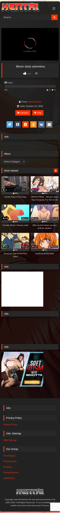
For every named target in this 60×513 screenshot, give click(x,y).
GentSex (7, 467)
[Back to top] (51, 504)
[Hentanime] (24, 7)
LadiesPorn (9, 478)
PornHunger (9, 456)
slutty (39, 113)
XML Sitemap (10, 440)
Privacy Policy (10, 424)
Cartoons (24, 113)
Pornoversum (10, 461)
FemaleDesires (11, 472)
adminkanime (34, 102)
